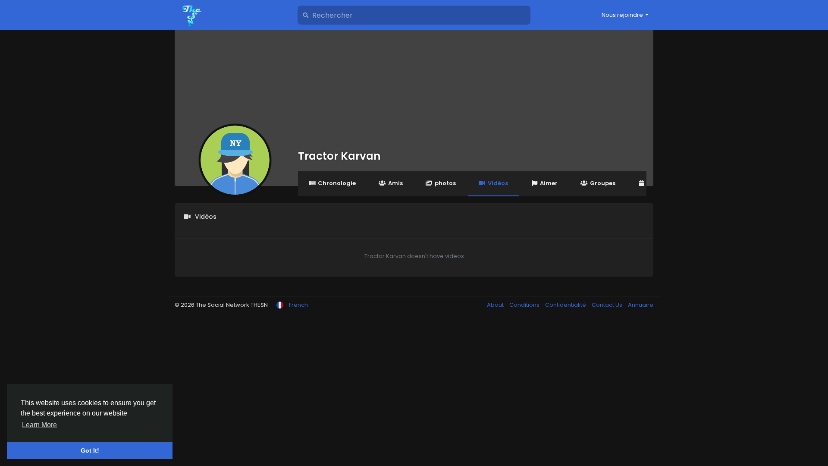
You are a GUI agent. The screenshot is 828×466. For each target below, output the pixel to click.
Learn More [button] (39, 424)
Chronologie (337, 183)
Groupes (602, 183)
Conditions (525, 305)
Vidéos (498, 183)
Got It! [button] (90, 450)
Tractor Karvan (339, 156)
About (496, 305)
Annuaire (640, 305)
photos (445, 183)
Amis (395, 183)
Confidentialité (566, 305)
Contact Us (608, 305)
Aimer (549, 183)
